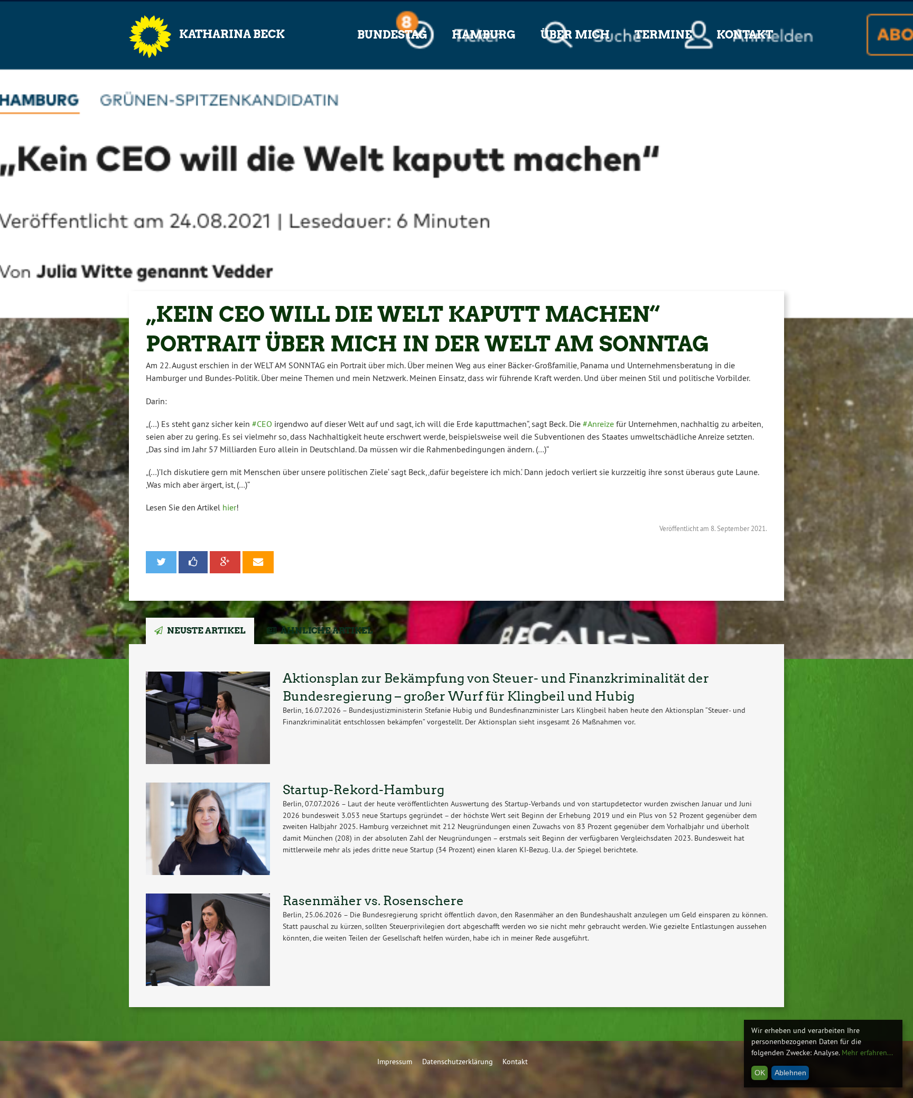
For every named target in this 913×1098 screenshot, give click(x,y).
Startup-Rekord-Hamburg (363, 789)
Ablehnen (790, 1072)
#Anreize (598, 423)
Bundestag (392, 34)
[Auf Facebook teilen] (193, 562)
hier (229, 507)
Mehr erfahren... (867, 1052)
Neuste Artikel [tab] (206, 631)
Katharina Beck (232, 34)
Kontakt (744, 34)
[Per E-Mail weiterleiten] (258, 562)
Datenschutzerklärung (457, 1061)
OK (759, 1072)
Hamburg (484, 34)
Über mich (575, 34)
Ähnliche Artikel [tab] (327, 631)
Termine (663, 34)
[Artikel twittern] (161, 562)
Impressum (394, 1061)
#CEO (262, 423)
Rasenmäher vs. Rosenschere (373, 900)
